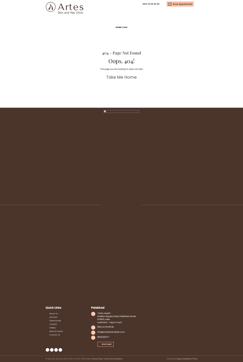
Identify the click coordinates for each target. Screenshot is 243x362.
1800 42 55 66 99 (105, 326)
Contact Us (54, 334)
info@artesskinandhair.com (111, 332)
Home (119, 27)
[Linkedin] (60, 350)
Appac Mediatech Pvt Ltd (187, 359)
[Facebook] (47, 350)
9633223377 (103, 337)
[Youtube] (56, 350)
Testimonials (55, 320)
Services (53, 317)
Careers (53, 324)
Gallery (52, 327)
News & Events (56, 331)
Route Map (107, 344)
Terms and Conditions (113, 359)
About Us (53, 313)
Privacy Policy (97, 359)
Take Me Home (121, 77)
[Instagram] (52, 350)
